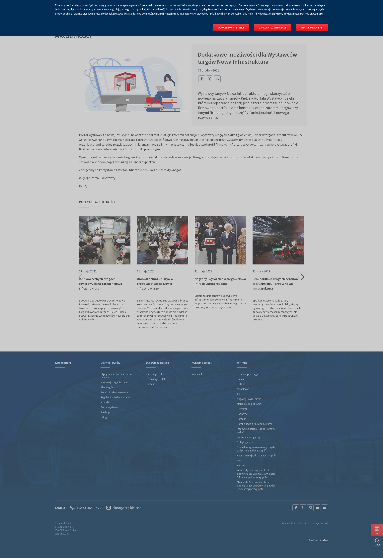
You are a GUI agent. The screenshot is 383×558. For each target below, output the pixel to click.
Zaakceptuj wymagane (272, 27)
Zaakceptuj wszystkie (231, 27)
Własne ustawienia (312, 27)
